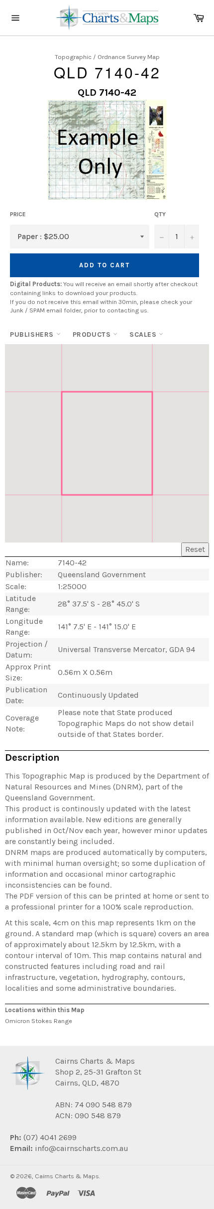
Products (93, 334)
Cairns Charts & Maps (67, 1176)
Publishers (33, 334)
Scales (144, 334)
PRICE (18, 214)
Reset (195, 549)
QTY (160, 214)
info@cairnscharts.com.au (81, 1148)
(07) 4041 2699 (49, 1137)
